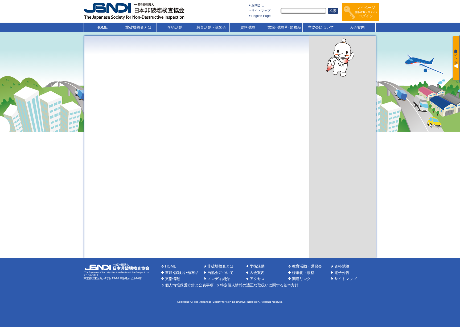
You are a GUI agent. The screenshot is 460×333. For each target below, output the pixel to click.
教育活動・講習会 (211, 27)
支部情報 (172, 279)
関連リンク (301, 279)
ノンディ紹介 (218, 279)
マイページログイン (366, 12)
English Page (261, 16)
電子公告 (341, 272)
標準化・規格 (303, 272)
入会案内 (357, 27)
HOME (102, 27)
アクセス (257, 279)
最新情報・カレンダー (456, 54)
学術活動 (174, 27)
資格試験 (247, 27)
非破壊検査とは (138, 27)
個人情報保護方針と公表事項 (189, 285)
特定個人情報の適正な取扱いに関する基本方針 (259, 285)
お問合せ (257, 5)
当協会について (321, 27)
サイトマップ (260, 11)
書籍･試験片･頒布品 (284, 27)
